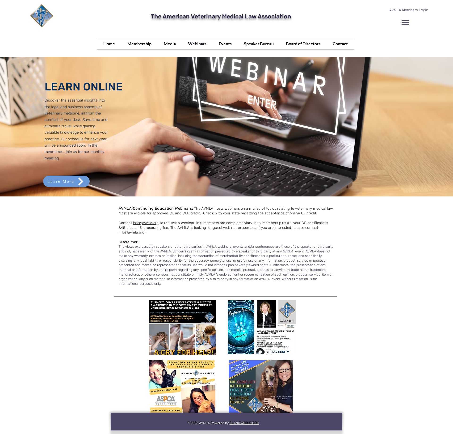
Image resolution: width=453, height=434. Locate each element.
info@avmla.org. (132, 232)
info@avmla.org (146, 223)
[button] (405, 22)
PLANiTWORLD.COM (244, 423)
